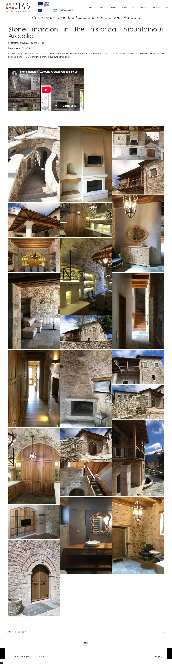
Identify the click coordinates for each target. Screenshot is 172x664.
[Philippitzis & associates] (18, 7)
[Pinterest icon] (159, 656)
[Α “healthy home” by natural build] (2, 653)
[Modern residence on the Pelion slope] (169, 653)
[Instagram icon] (162, 656)
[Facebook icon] (156, 656)
